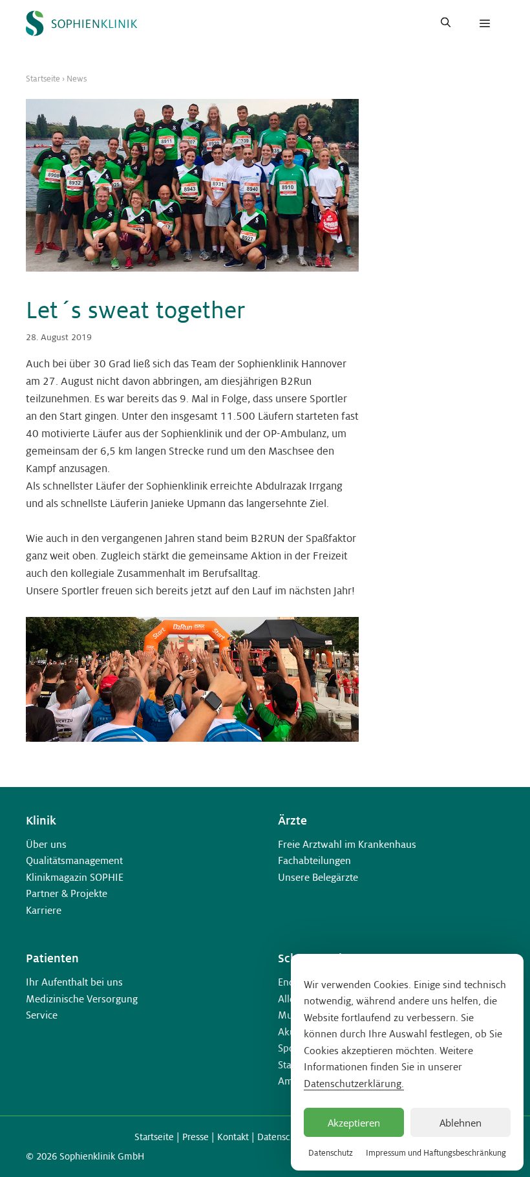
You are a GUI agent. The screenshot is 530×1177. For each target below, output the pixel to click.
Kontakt (233, 1137)
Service (42, 1015)
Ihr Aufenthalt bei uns (74, 982)
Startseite (43, 79)
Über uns (46, 844)
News (77, 79)
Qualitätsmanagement (74, 860)
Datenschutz (330, 1153)
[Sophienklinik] (81, 23)
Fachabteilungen (314, 860)
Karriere (43, 910)
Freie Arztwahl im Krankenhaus (347, 844)
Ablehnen (461, 1122)
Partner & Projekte (66, 893)
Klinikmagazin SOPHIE (74, 877)
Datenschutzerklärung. (354, 1083)
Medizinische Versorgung (82, 999)
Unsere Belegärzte (318, 877)
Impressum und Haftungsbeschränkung (436, 1153)
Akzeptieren (354, 1122)
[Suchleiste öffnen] (446, 23)
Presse (195, 1137)
